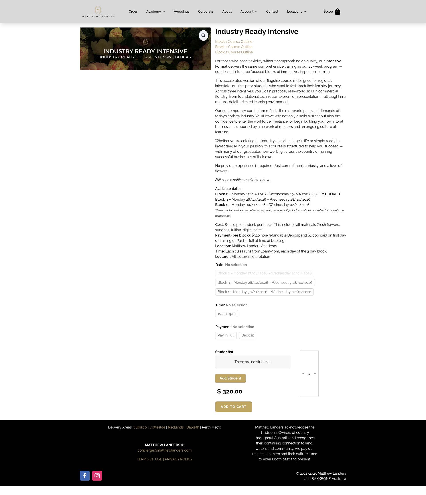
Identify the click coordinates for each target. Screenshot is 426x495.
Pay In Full (226, 335)
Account (247, 12)
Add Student (230, 378)
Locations (294, 12)
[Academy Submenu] (165, 11)
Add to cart (234, 407)
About (227, 12)
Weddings (181, 12)
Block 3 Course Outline (234, 52)
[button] (203, 35)
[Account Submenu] (257, 11)
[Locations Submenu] (306, 11)
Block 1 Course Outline (233, 41)
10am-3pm (227, 313)
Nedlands (176, 427)
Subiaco (140, 427)
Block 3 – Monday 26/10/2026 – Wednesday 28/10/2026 (265, 282)
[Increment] (315, 373)
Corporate (205, 12)
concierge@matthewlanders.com (165, 450)
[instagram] (97, 476)
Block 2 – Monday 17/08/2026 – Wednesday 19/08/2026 (265, 273)
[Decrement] (303, 373)
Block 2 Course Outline (233, 47)
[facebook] (85, 476)
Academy (153, 12)
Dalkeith (192, 427)
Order (133, 12)
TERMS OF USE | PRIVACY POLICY (165, 459)
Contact (272, 12)
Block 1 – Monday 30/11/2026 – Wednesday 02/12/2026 (264, 292)
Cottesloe (157, 427)
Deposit (247, 335)
